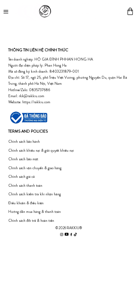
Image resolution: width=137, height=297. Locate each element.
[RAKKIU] (68, 11)
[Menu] (6, 11)
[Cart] (130, 11)
